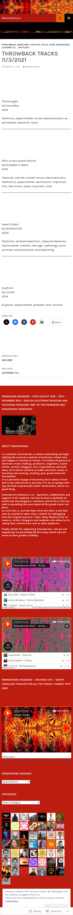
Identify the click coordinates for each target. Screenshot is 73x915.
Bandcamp (23, 44)
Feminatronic (11, 18)
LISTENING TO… (11, 370)
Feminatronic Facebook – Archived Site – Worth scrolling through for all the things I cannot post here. (36, 684)
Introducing (63, 44)
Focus (44, 44)
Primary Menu (68, 18)
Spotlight (23, 47)
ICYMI (52, 44)
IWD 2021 (10, 358)
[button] (19, 425)
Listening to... (9, 47)
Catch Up (35, 44)
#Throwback (9, 44)
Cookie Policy (11, 901)
